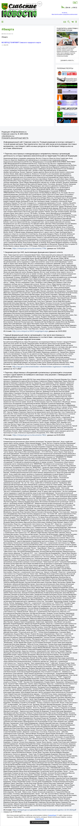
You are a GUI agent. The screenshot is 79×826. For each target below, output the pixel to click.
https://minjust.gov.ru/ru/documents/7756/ (29, 248)
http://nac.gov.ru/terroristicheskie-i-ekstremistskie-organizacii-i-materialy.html (43, 367)
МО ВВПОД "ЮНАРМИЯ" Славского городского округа (21, 42)
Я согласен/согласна (39, 822)
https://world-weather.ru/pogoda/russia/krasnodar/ (64, 14)
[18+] (19, 10)
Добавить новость (67, 60)
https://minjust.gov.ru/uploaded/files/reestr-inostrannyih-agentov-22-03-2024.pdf (44, 810)
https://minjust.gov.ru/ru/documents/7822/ (29, 435)
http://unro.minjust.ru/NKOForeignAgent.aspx (30, 331)
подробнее (52, 815)
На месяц (64, 12)
